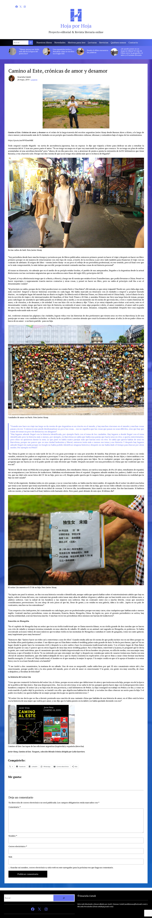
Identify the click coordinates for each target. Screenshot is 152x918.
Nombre (12, 836)
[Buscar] (30, 42)
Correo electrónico (17, 846)
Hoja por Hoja (76, 25)
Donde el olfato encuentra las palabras (97, 51)
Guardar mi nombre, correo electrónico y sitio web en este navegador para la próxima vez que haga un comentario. (61, 867)
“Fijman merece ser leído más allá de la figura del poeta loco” (29, 51)
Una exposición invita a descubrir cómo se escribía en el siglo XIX (63, 51)
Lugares (34, 79)
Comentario (14, 807)
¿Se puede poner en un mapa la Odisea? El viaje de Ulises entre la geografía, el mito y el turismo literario (132, 52)
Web (10, 857)
